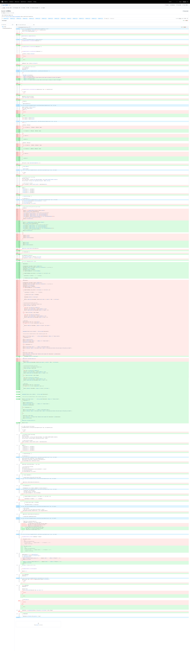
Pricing (34, 1)
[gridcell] (102, 28)
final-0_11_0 (112, 18)
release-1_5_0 (57, 18)
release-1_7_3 (94, 18)
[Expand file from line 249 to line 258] (18, 199)
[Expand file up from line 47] (18, 28)
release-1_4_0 (50, 18)
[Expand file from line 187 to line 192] (18, 121)
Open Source (23, 1)
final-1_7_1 (107, 18)
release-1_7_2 (88, 18)
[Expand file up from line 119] (18, 71)
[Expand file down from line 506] (18, 517)
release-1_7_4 (100, 18)
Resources (17, 1)
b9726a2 (180, 18)
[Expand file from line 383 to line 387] (18, 457)
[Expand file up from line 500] (18, 507)
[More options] (187, 27)
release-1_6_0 (63, 18)
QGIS (6, 5)
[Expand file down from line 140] (18, 104)
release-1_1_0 (31, 18)
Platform (6, 1)
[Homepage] (2, 2)
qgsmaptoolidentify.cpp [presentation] (8, 28)
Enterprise (30, 1)
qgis (4, 5)
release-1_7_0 (75, 18)
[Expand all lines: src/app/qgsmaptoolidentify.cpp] (30, 27)
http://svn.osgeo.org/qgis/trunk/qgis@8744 (13, 16)
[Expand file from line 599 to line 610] (18, 578)
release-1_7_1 (81, 18)
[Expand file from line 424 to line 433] (18, 489)
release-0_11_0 (6, 18)
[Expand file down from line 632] (18, 617)
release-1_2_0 (38, 18)
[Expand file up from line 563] (18, 518)
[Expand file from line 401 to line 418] (18, 478)
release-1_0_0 (12, 18)
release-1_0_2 (25, 18)
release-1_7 (69, 18)
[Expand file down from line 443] (18, 505)
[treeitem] (7, 27)
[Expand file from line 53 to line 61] (18, 39)
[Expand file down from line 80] (18, 70)
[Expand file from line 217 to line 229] (18, 170)
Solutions (11, 1)
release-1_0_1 (19, 18)
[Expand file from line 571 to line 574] (18, 534)
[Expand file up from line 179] (18, 106)
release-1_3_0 (44, 18)
